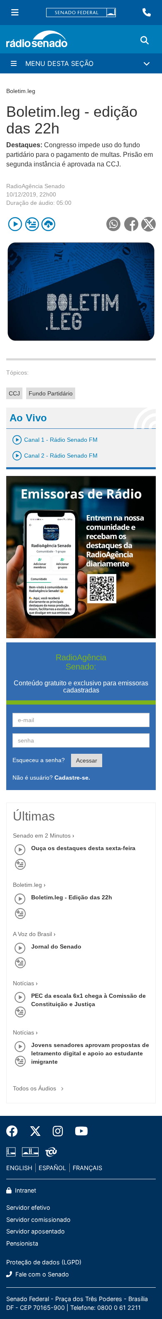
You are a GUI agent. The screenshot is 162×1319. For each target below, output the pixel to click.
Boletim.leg (27, 884)
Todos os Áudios (35, 1088)
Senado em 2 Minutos (42, 835)
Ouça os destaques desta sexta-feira (83, 848)
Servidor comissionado (38, 1219)
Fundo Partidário (51, 393)
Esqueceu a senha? (38, 760)
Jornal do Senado (56, 946)
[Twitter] (35, 1131)
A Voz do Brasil (32, 934)
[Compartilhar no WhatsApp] (113, 224)
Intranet (24, 1190)
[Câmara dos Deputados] (12, 1152)
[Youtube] (78, 1131)
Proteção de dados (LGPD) (43, 1262)
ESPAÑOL (52, 1167)
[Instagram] (58, 1131)
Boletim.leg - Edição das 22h (71, 897)
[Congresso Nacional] (30, 1152)
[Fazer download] (48, 224)
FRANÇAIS (87, 1167)
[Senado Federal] (81, 13)
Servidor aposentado (35, 1231)
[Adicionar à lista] (31, 224)
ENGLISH (19, 1167)
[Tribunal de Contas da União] (49, 1152)
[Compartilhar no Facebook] (131, 224)
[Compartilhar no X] (148, 224)
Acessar (86, 760)
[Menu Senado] (15, 13)
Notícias (23, 983)
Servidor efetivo (28, 1207)
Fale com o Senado (41, 1274)
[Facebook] (15, 1131)
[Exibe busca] (144, 40)
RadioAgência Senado (35, 186)
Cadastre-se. (72, 777)
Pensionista (22, 1243)
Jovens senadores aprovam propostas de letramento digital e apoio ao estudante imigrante (90, 1053)
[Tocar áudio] (15, 224)
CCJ (14, 393)
